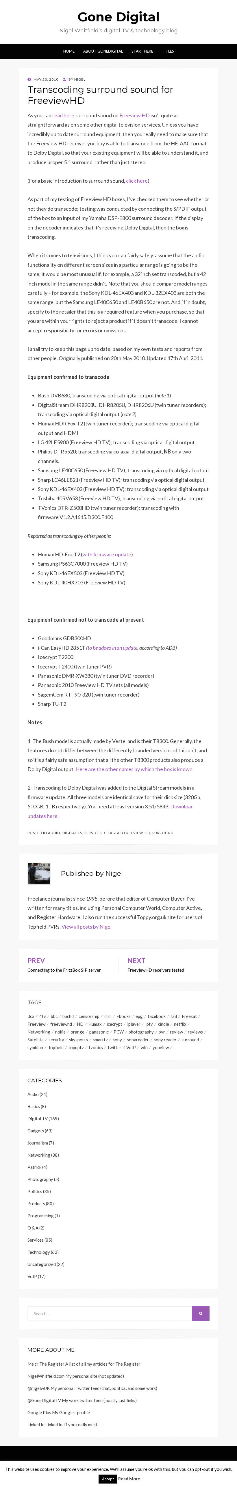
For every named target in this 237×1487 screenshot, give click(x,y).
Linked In (36, 1424)
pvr (162, 1031)
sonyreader (138, 1039)
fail (174, 1016)
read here (63, 115)
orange (77, 1031)
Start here (142, 51)
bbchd (68, 1016)
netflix (180, 1024)
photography (141, 1031)
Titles (168, 51)
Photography (40, 1179)
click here (137, 180)
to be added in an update (112, 648)
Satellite (35, 1039)
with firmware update (106, 554)
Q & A (32, 1227)
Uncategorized (41, 1264)
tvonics (96, 1047)
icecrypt (114, 1024)
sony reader (165, 1039)
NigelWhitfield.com (45, 1376)
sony (117, 1039)
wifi (144, 1047)
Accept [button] (108, 1479)
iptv (149, 1024)
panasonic (99, 1031)
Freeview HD (134, 115)
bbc (54, 1016)
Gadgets (35, 1130)
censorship (89, 1016)
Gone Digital (118, 17)
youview (161, 1047)
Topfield (56, 1047)
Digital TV (72, 833)
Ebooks (123, 1016)
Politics (34, 1191)
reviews (195, 1031)
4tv (42, 1016)
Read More (129, 1478)
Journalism (37, 1142)
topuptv (76, 1047)
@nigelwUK (38, 1388)
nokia (60, 1031)
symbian (35, 1047)
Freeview (133, 833)
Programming (40, 1215)
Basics (33, 1106)
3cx (30, 1016)
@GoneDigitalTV (44, 1400)
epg (139, 1016)
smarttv (100, 1039)
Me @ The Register (45, 1363)
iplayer (133, 1024)
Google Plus (39, 1412)
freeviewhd (61, 1024)
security (56, 1039)
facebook (157, 1016)
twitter (114, 1047)
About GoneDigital (103, 51)
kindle (163, 1024)
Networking (38, 1031)
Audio (54, 833)
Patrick (34, 1167)
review (176, 1031)
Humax (95, 1024)
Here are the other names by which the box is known (133, 769)
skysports (78, 1039)
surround (162, 833)
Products (36, 1203)
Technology (38, 1252)
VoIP (131, 1047)
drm (108, 1016)
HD (147, 833)
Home (69, 51)
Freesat (189, 1016)
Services (93, 833)
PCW (119, 1031)
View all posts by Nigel (87, 926)
